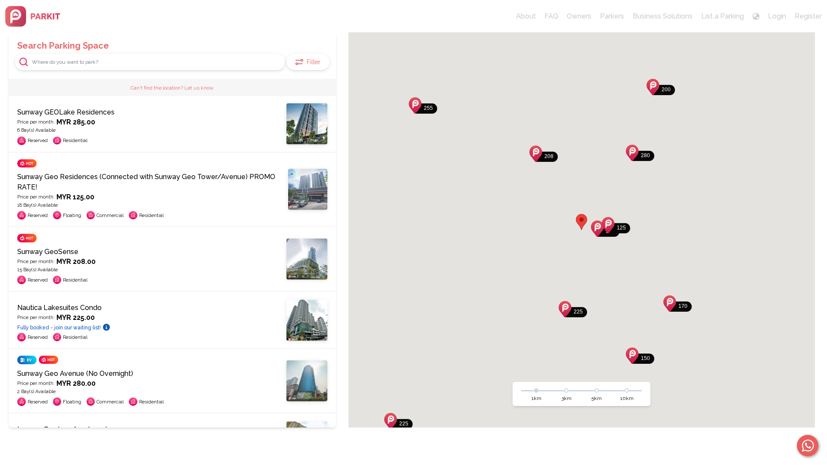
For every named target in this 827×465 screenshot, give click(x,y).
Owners (579, 16)
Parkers (612, 16)
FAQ (551, 16)
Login (777, 16)
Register (808, 16)
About (526, 16)
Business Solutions (663, 16)
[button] (616, 225)
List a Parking (722, 16)
